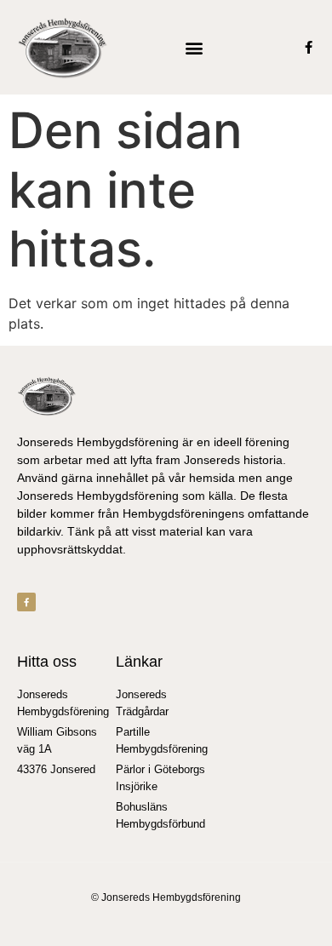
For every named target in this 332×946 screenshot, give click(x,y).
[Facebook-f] (308, 47)
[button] (194, 47)
